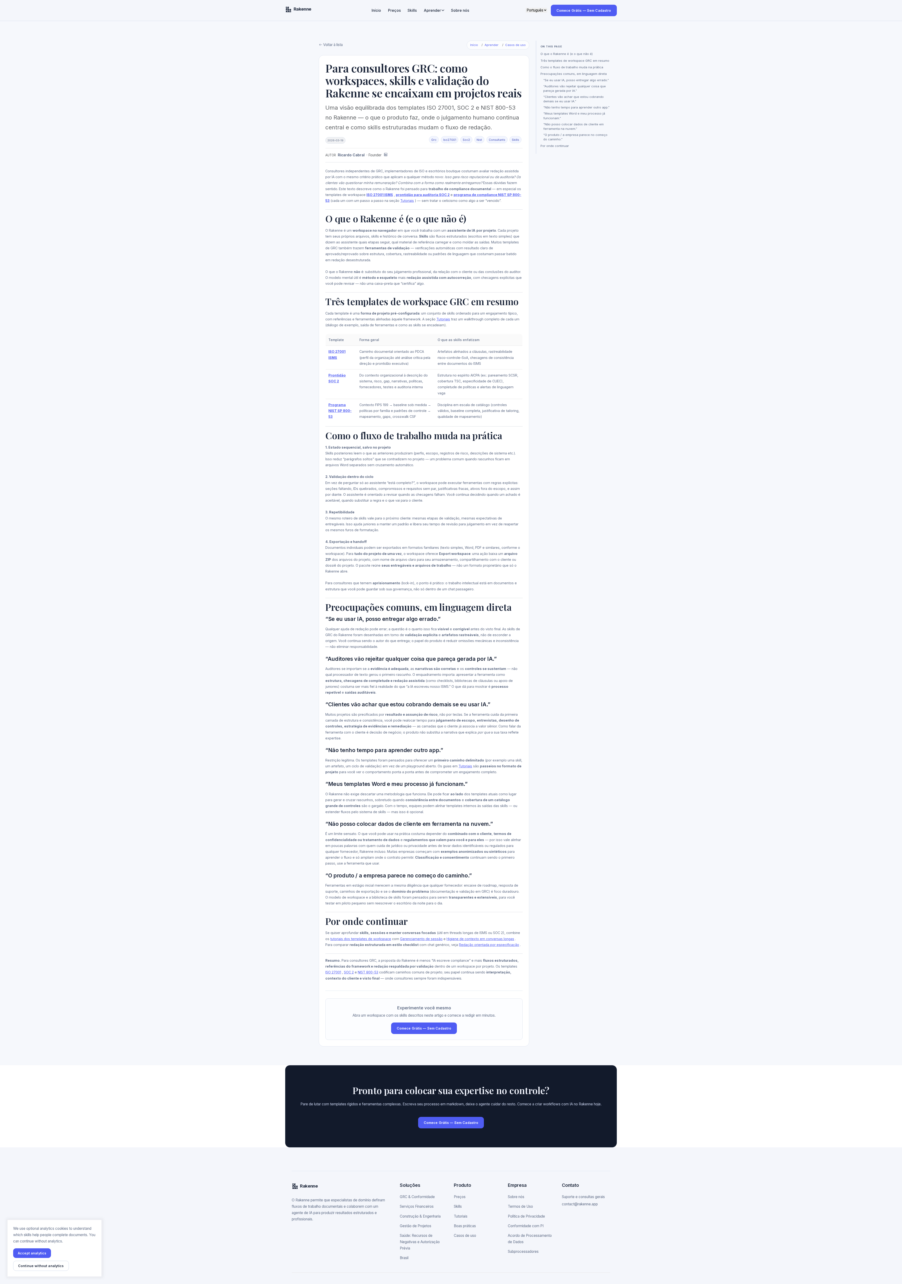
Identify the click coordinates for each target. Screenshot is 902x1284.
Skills (412, 10)
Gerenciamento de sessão (421, 939)
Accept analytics (32, 1253)
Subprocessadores (523, 1251)
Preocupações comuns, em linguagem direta (573, 74)
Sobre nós (460, 10)
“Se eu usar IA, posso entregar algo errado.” (576, 80)
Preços (394, 10)
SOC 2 (349, 972)
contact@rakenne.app (580, 1204)
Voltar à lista (332, 44)
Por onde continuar (554, 146)
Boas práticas (465, 1226)
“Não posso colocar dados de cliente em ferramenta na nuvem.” (573, 126)
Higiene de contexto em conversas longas (480, 939)
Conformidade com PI (526, 1226)
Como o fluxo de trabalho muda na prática (571, 67)
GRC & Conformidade (417, 1197)
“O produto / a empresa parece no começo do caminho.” (575, 137)
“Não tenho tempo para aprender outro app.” (576, 107)
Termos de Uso (520, 1206)
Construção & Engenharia (420, 1216)
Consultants (497, 140)
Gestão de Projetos (415, 1226)
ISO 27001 (333, 972)
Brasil (404, 1258)
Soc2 (466, 140)
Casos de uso (515, 45)
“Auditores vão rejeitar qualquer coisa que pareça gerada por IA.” (574, 88)
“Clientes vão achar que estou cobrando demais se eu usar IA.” (573, 99)
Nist (479, 140)
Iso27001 (449, 140)
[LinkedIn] (385, 155)
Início (376, 10)
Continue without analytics (41, 1266)
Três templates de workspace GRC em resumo (574, 60)
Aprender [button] (432, 10)
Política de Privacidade (526, 1216)
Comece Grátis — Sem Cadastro (583, 10)
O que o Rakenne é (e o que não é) (566, 54)
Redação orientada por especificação (489, 945)
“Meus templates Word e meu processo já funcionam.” (574, 115)
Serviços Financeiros (417, 1206)
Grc (433, 140)
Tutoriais (407, 201)
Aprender (491, 45)
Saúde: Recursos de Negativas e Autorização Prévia (420, 1241)
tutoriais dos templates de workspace (360, 939)
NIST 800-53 (368, 972)
